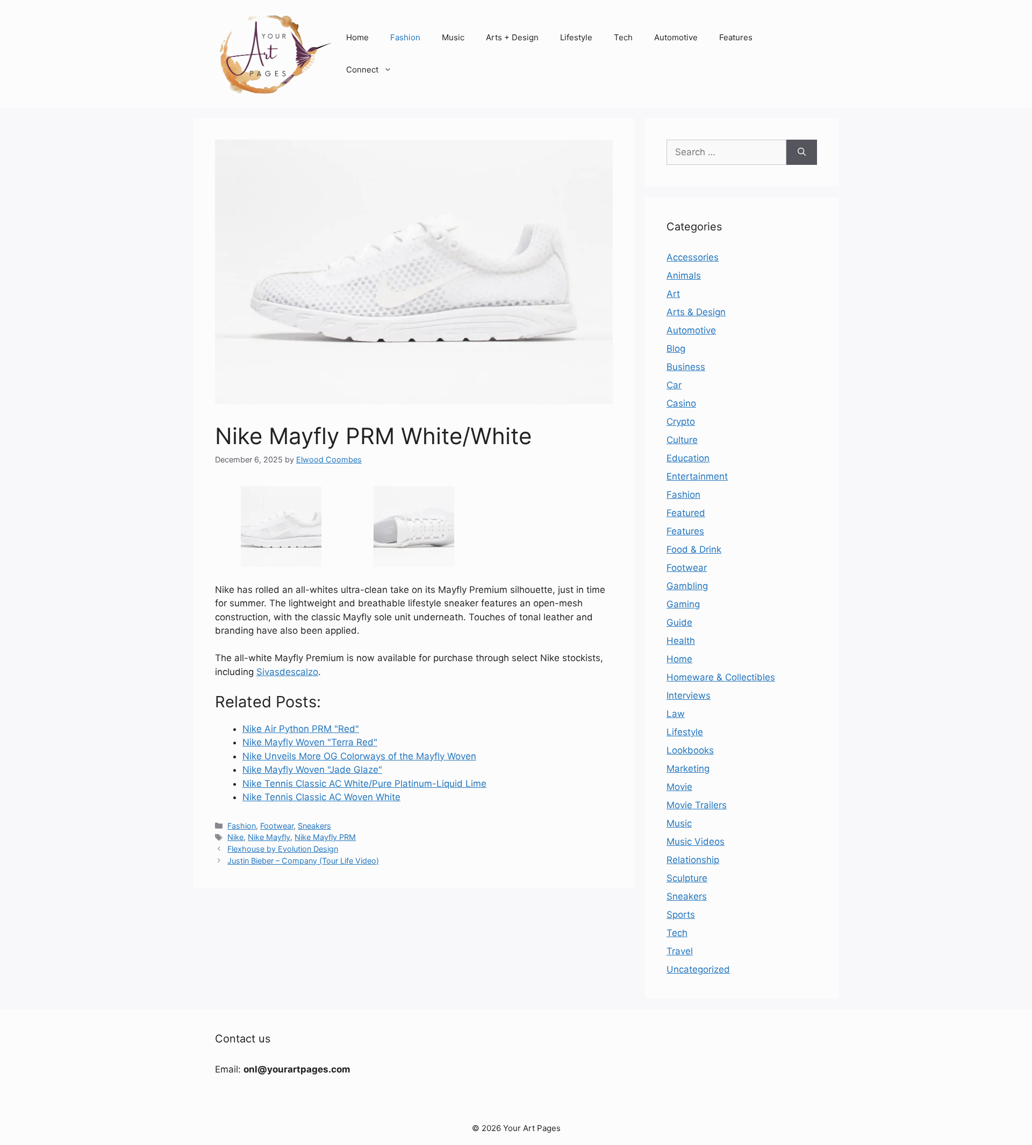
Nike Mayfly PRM (325, 837)
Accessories (692, 257)
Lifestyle (576, 37)
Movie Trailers (696, 805)
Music (453, 37)
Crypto (680, 421)
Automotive (676, 37)
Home (357, 37)
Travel (679, 951)
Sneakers (314, 825)
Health (680, 640)
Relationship (692, 859)
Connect (362, 69)
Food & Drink (693, 549)
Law (675, 713)
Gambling (687, 586)
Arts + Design (512, 37)
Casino (681, 403)
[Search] (801, 152)
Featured (685, 513)
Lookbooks (690, 750)
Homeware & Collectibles (720, 677)
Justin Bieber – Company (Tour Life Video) (303, 860)
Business (685, 366)
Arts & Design (696, 312)
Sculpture (686, 878)
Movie (679, 786)
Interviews (688, 695)
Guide (679, 622)
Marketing (688, 768)
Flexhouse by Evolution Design (282, 848)
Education (688, 458)
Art (673, 293)
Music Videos (695, 841)
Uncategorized (698, 969)
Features (735, 37)
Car (674, 385)
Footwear (276, 825)
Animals (683, 275)
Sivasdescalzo (287, 671)
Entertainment (697, 476)
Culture (682, 439)
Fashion (405, 37)
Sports (680, 914)
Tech (623, 37)
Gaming (683, 604)
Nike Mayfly (269, 837)
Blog (675, 348)
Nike (235, 837)
